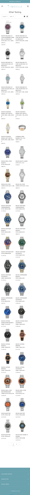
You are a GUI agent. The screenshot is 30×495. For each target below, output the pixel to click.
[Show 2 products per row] (27, 16)
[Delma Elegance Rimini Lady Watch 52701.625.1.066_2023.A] (8, 127)
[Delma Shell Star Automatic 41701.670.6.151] (22, 381)
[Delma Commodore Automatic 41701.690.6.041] (22, 289)
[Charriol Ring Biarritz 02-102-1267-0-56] (22, 127)
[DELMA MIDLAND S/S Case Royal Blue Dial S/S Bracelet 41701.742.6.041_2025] (22, 27)
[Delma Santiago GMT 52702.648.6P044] (8, 243)
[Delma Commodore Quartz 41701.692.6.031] (8, 289)
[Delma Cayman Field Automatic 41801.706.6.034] (22, 312)
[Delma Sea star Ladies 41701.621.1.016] (22, 175)
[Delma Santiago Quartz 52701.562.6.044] (8, 220)
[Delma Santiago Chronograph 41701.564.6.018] (22, 197)
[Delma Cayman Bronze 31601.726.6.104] (22, 335)
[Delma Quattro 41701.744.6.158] (8, 404)
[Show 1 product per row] (24, 16)
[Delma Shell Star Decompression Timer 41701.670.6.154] (8, 381)
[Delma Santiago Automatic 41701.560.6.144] (22, 243)
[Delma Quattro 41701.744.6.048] (22, 404)
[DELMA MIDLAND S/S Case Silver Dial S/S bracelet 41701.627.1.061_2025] (22, 78)
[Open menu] (3, 6)
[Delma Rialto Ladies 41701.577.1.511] (22, 152)
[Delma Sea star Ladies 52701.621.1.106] (8, 175)
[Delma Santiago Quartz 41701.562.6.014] (22, 220)
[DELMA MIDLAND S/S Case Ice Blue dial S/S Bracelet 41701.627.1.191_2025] (8, 78)
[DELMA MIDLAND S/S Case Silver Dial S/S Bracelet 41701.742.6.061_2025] (22, 53)
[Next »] (19, 444)
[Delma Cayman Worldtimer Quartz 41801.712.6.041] (8, 312)
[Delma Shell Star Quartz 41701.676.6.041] (8, 152)
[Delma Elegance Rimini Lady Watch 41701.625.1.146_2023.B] (22, 103)
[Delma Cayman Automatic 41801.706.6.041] (22, 358)
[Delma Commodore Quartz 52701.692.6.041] (22, 266)
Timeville (14, 491)
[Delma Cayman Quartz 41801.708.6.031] (8, 335)
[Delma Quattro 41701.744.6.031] (8, 426)
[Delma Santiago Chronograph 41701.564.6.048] (8, 197)
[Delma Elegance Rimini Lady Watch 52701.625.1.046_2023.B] (8, 103)
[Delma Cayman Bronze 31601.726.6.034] (7, 358)
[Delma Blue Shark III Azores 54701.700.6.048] (22, 426)
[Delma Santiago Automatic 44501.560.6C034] (8, 266)
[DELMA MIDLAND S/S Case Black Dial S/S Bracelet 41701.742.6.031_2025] (8, 53)
